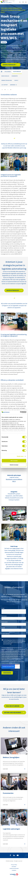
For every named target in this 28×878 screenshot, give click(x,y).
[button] (11, 65)
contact (23, 599)
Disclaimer (14, 866)
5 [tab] (14, 539)
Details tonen (20, 456)
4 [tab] (13, 539)
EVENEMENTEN (15, 76)
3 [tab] (11, 539)
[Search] (20, 2)
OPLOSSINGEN (8, 71)
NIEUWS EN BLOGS (5, 76)
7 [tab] (17, 539)
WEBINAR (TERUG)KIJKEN (6, 80)
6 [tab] (16, 539)
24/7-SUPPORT (4, 84)
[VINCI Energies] (14, 875)
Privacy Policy (14, 864)
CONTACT (16, 80)
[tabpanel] (14, 532)
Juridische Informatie (14, 868)
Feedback (14, 870)
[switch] (24, 441)
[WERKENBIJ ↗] (13, 84)
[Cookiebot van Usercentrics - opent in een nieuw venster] (20, 412)
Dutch (6, 1)
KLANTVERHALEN (17, 71)
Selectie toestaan (14, 464)
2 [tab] (10, 539)
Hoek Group (15, 548)
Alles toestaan (14, 460)
